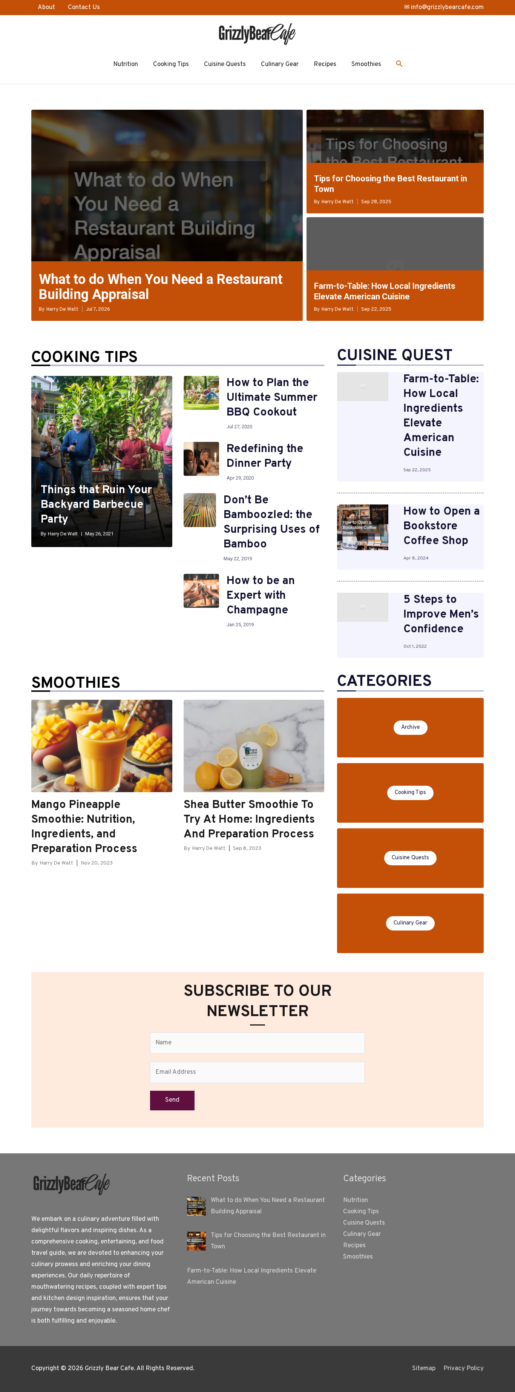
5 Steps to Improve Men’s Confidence (441, 614)
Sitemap (423, 1368)
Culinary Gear (280, 64)
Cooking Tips (171, 64)
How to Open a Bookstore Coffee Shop (441, 526)
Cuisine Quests (225, 64)
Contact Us (84, 7)
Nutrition (125, 64)
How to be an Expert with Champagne (261, 596)
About (46, 7)
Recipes (325, 64)
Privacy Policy (463, 1368)
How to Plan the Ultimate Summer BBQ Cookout (272, 398)
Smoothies (366, 64)
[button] (399, 65)
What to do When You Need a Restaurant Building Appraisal (160, 286)
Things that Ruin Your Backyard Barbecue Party (96, 505)
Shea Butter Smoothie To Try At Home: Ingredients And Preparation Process (249, 820)
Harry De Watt (62, 310)
